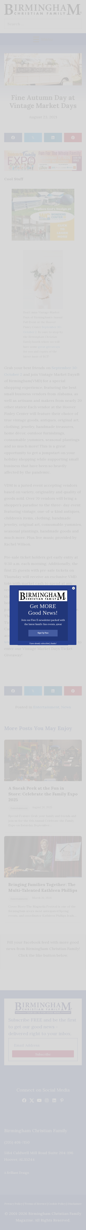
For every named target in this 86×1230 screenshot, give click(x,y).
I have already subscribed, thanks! (43, 643)
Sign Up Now (43, 633)
